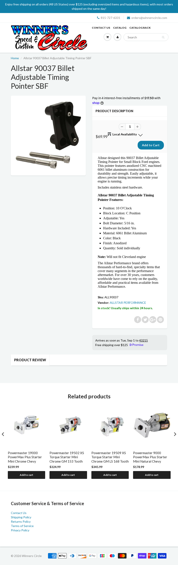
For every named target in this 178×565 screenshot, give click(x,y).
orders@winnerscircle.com (149, 18)
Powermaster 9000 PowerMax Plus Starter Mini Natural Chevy (150, 457)
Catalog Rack (140, 27)
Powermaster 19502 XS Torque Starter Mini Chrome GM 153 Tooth (66, 457)
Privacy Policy (20, 530)
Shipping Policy (21, 517)
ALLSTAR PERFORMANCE (128, 302)
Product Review (30, 360)
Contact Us (101, 27)
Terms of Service (22, 526)
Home (15, 58)
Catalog (119, 27)
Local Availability (124, 134)
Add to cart (26, 474)
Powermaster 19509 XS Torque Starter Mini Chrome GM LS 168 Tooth (110, 457)
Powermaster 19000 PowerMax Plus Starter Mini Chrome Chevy (25, 457)
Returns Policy (21, 521)
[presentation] (3, 434)
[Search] (163, 37)
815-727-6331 (110, 18)
